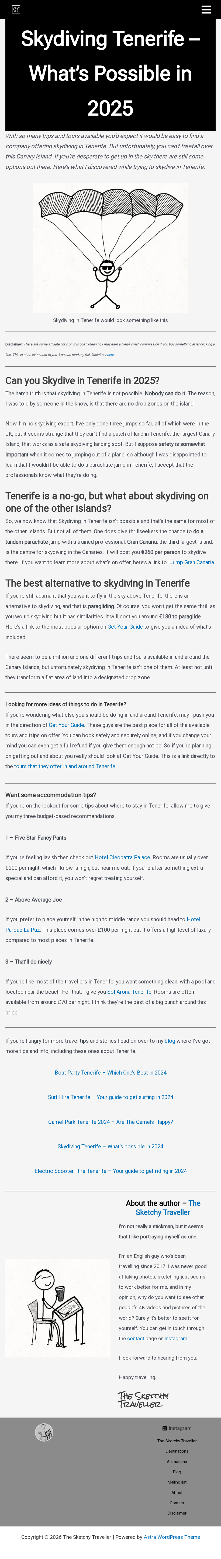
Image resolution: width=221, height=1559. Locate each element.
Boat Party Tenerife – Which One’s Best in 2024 (111, 1072)
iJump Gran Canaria (191, 562)
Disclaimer (177, 1513)
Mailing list (177, 1482)
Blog (177, 1472)
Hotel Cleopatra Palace (122, 857)
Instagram (175, 1338)
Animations (177, 1461)
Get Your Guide (125, 626)
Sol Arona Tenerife (129, 992)
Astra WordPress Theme (172, 1537)
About (176, 1492)
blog (170, 1041)
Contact (177, 1503)
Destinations (176, 1451)
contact (135, 1338)
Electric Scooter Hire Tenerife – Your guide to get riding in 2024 (110, 1171)
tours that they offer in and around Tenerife (64, 766)
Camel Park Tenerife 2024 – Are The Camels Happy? (110, 1122)
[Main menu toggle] (206, 9)
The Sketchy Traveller (168, 1208)
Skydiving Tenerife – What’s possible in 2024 (110, 1146)
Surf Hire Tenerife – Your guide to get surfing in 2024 (110, 1097)
